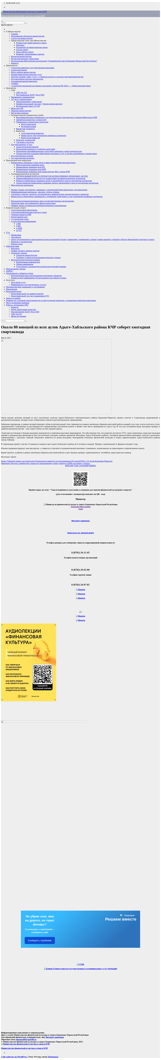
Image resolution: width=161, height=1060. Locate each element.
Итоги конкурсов (28, 124)
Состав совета (22, 50)
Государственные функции (22, 158)
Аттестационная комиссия (32, 133)
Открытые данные (19, 253)
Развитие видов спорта (16, 208)
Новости (14, 63)
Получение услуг (18, 282)
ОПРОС (9, 271)
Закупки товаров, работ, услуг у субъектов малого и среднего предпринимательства (47, 77)
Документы (11, 88)
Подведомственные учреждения (25, 59)
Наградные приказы (19, 113)
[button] (7, 25)
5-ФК (18, 226)
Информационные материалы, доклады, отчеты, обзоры (35, 192)
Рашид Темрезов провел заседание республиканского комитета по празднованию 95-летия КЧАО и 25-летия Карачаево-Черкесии (56, 461)
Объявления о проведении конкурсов (32, 122)
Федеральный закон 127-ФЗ (28, 106)
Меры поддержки (18, 316)
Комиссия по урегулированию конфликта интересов (43, 135)
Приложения (11, 289)
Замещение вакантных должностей (31, 120)
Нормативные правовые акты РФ (30, 167)
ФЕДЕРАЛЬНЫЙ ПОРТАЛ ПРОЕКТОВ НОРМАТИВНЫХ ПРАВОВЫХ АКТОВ (52, 176)
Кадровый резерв (28, 126)
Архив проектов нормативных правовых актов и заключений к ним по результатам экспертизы (57, 183)
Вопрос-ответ (17, 244)
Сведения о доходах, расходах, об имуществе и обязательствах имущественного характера (50, 194)
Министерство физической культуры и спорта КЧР (23, 16)
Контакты (15, 248)
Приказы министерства (21, 111)
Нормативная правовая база (28, 262)
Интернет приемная (55, 1037)
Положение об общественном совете (32, 47)
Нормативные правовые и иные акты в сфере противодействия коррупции (43, 163)
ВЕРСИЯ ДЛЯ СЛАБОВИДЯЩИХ (80, 466)
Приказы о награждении (21, 242)
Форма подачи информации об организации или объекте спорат (38, 278)
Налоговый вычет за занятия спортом (27, 294)
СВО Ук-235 (21, 93)
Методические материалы (22, 185)
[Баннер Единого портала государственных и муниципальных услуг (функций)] (80, 969)
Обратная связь (12, 246)
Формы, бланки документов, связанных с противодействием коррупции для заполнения (49, 190)
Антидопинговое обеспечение (24, 210)
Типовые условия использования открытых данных (38, 257)
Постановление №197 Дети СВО (30, 95)
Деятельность (12, 65)
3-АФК (19, 228)
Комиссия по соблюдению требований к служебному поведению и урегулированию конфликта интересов (57, 196)
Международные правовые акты (30, 165)
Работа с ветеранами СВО (17, 305)
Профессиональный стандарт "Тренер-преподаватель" (39, 104)
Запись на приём (13, 298)
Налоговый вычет (14, 291)
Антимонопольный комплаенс (24, 81)
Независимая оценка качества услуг (26, 74)
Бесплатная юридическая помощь (25, 260)
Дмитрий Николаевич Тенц (81, 508)
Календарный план (19, 217)
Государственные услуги (21, 144)
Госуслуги (10, 280)
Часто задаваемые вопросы (17, 303)
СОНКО (14, 83)
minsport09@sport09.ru (26, 1039)
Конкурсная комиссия (30, 138)
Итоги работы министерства (23, 72)
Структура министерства (22, 38)
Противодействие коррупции (18, 160)
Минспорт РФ (17, 108)
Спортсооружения (19, 70)
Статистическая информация (23, 221)
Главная (14, 34)
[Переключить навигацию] (2, 20)
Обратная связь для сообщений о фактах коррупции (33, 203)
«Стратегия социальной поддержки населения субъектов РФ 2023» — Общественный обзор (51, 86)
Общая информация (24, 264)
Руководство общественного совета (31, 43)
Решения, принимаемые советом (30, 54)
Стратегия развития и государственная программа (32, 68)
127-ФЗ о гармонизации (21, 99)
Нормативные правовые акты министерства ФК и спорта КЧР (43, 172)
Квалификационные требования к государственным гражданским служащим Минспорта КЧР (56, 117)
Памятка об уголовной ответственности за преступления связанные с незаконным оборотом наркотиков (51, 300)
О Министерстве (13, 32)
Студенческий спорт (20, 219)
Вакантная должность (25, 129)
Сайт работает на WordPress (14, 1057)
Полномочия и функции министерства (27, 36)
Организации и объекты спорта (19, 273)
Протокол (20, 45)
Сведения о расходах (25, 142)
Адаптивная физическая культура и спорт (29, 212)
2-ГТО (19, 230)
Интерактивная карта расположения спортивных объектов (36, 276)
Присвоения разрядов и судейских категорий (35, 149)
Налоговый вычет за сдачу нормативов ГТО (30, 296)
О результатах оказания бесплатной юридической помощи (41, 267)
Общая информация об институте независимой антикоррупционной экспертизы (50, 178)
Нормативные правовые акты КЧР (31, 169)
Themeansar (53, 1057)
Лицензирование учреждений (29, 102)
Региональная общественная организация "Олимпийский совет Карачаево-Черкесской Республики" (54, 61)
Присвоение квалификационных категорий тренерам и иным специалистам (49, 151)
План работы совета (24, 52)
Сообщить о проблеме (40, 940)
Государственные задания (22, 156)
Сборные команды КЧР (21, 215)
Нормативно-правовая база (22, 97)
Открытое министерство (26, 255)
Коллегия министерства (21, 56)
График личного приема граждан (25, 251)
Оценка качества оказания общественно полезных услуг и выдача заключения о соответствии (56, 154)
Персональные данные (16, 269)
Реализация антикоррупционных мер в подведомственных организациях (42, 201)
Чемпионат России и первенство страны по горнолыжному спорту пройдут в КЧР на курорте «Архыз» (45, 463)
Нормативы (16, 235)
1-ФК (18, 224)
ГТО (8, 233)
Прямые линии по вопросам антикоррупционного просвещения (38, 205)
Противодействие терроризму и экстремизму (25, 287)
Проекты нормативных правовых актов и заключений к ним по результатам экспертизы (54, 181)
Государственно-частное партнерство (27, 79)
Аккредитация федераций (27, 147)
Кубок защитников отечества (23, 309)
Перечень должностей (25, 140)
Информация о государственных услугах (28, 285)
